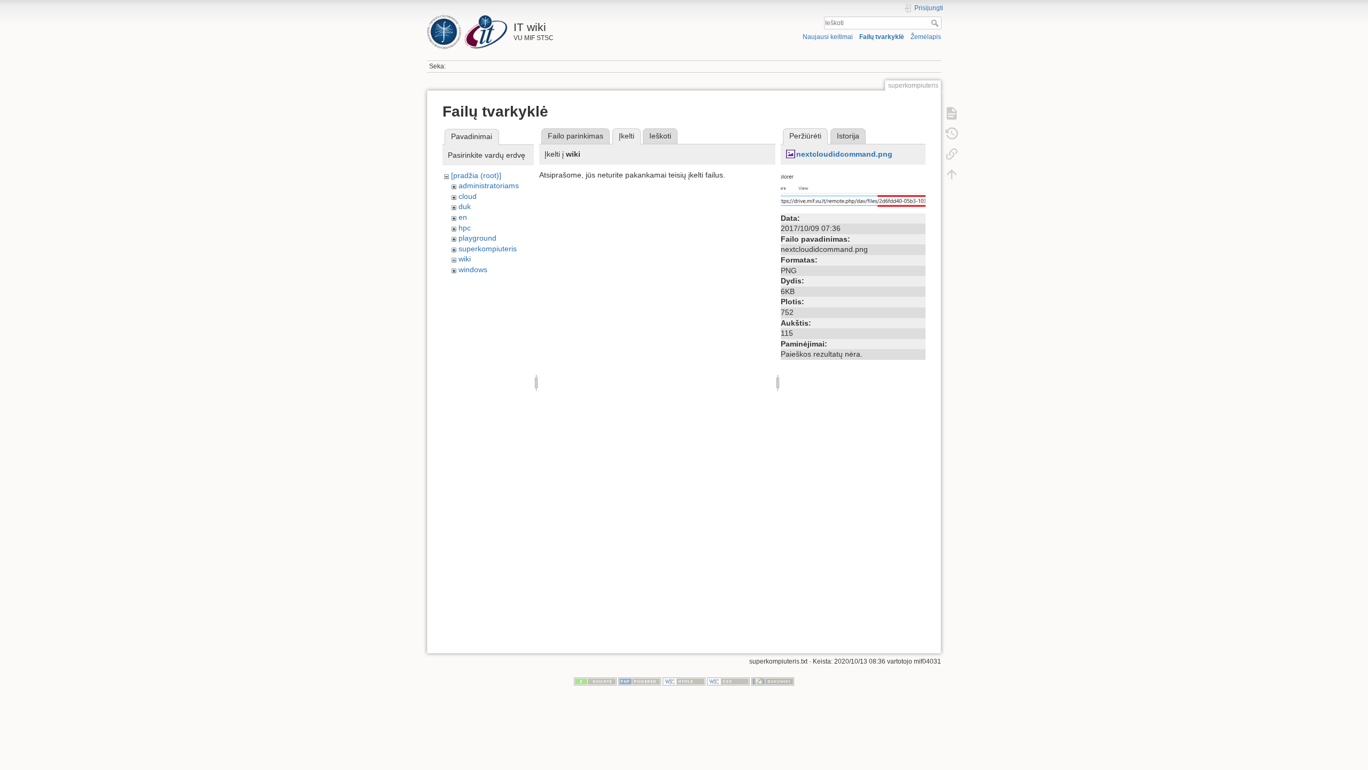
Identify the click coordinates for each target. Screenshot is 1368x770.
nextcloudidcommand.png (844, 154)
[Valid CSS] (728, 680)
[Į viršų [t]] (951, 174)
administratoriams (488, 185)
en (462, 217)
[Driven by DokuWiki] (772, 680)
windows (472, 269)
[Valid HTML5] (684, 680)
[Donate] (595, 680)
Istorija (848, 136)
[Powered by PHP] (639, 680)
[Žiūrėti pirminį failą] (853, 189)
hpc (464, 228)
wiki (464, 259)
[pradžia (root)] (476, 175)
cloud (467, 196)
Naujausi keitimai (828, 37)
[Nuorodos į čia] (951, 154)
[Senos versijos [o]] (951, 134)
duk (464, 206)
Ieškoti (936, 23)
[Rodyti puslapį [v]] (951, 113)
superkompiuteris (487, 248)
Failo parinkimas (575, 136)
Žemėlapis (926, 37)
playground (477, 238)
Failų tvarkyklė (881, 37)
